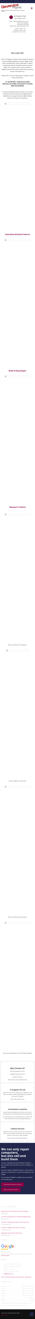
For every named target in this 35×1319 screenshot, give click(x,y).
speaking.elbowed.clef (23, 26)
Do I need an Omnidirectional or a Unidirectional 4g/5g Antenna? (16, 1216)
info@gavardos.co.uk (8, 1274)
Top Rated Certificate (5, 1255)
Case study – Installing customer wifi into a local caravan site (15, 1222)
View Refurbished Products (17, 234)
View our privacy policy (26, 1277)
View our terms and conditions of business (10, 1277)
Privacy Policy (4, 1315)
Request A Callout (17, 507)
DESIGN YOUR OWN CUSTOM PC (11, 1189)
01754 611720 (20, 16)
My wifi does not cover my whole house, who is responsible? (14, 1211)
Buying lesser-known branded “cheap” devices (11, 1233)
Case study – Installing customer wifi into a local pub (13, 1227)
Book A (12, 371)
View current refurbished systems (12, 1184)
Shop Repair (20, 371)
